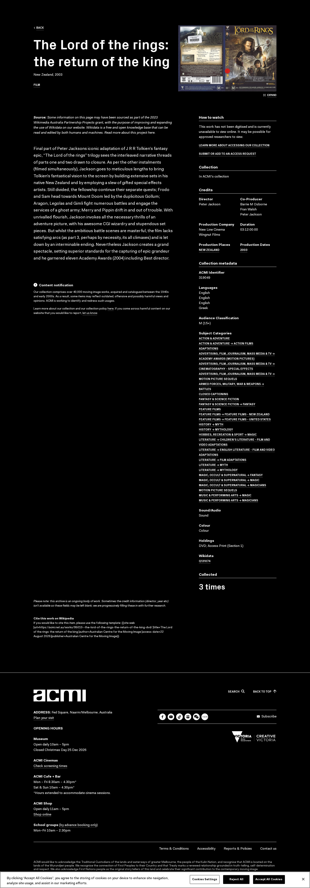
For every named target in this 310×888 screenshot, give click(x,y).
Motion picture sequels (218, 490)
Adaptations (208, 348)
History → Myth (211, 424)
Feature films (210, 409)
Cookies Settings (204, 879)
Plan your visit (44, 718)
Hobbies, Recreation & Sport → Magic (228, 434)
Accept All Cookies (268, 879)
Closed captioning (213, 394)
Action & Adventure (214, 338)
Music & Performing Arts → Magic (225, 495)
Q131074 (204, 561)
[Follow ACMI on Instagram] (188, 716)
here (151, 133)
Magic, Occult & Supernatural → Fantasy (231, 475)
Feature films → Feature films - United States (235, 419)
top (262, 691)
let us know (89, 313)
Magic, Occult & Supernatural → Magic (229, 480)
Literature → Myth (213, 465)
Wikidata (92, 127)
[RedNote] (204, 716)
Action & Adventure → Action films (226, 343)
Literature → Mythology (218, 470)
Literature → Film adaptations (222, 459)
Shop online (42, 814)
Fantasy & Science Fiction (219, 399)
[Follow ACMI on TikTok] (179, 716)
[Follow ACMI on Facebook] (162, 716)
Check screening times (50, 766)
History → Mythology (216, 429)
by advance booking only (78, 825)
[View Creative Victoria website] (254, 738)
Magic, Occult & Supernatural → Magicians (232, 485)
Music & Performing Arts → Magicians (228, 500)
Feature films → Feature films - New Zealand (234, 414)
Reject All (236, 879)
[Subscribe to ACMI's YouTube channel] (171, 716)
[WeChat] (196, 716)
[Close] (303, 879)
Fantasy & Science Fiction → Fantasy (227, 404)
